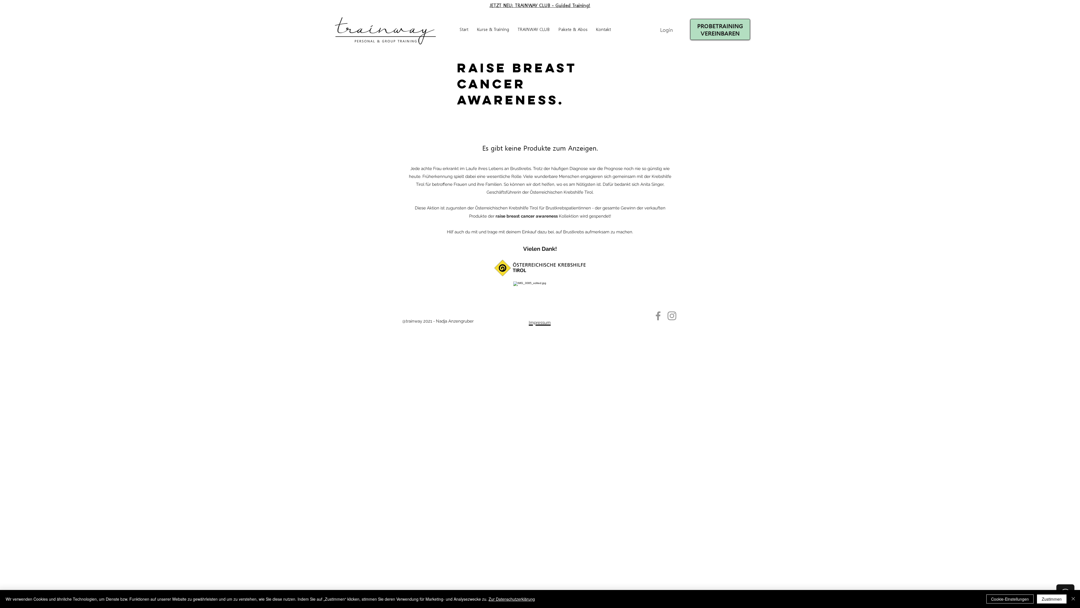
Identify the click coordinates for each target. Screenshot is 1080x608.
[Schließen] (1073, 598)
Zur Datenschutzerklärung (512, 599)
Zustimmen (1052, 599)
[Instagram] (672, 316)
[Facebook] (658, 316)
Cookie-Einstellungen (1010, 599)
